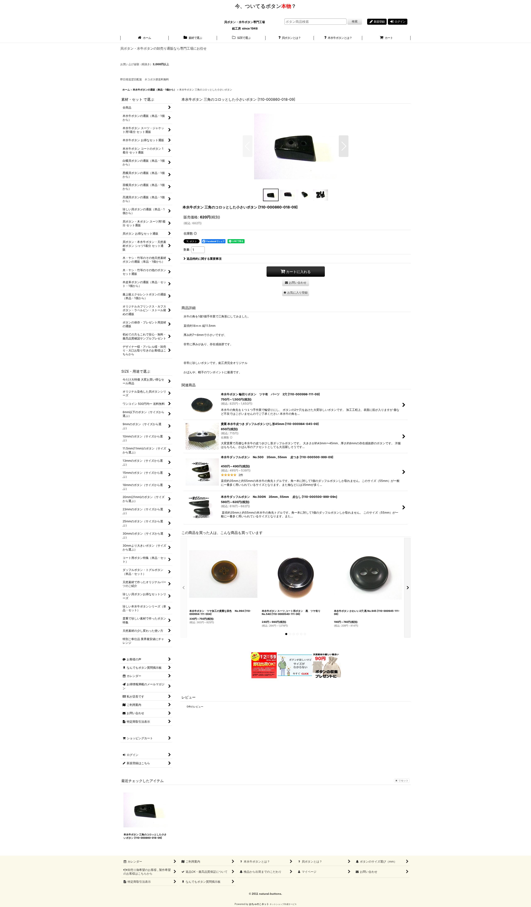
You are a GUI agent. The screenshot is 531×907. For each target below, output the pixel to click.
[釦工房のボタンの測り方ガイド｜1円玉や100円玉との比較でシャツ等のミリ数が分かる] (295, 665)
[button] (247, 146)
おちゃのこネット (259, 904)
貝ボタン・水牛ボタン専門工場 (245, 22)
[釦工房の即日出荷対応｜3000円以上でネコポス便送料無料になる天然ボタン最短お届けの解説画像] (264, 665)
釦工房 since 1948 (245, 28)
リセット (403, 780)
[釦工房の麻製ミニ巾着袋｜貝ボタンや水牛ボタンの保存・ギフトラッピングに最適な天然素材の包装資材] (326, 665)
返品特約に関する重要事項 (204, 258)
